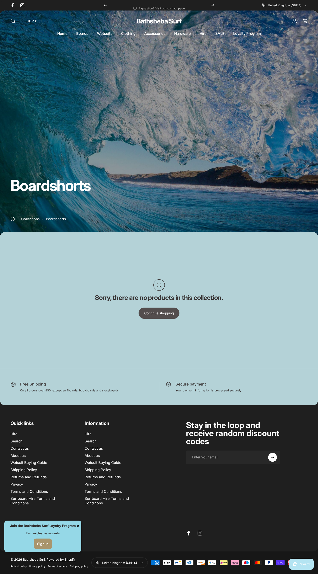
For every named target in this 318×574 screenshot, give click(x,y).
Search (16, 441)
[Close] (77, 526)
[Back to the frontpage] (12, 219)
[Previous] (105, 5)
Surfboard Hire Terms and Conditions (32, 500)
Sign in (43, 544)
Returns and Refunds (28, 477)
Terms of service (57, 566)
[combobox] (285, 5)
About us (18, 455)
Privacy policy (37, 566)
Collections (30, 219)
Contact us (19, 448)
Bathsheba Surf (159, 21)
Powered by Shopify (61, 559)
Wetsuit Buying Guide (28, 462)
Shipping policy (79, 566)
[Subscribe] (272, 457)
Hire (13, 434)
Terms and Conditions (29, 491)
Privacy (16, 484)
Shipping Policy (23, 470)
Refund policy (18, 566)
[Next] (213, 5)
